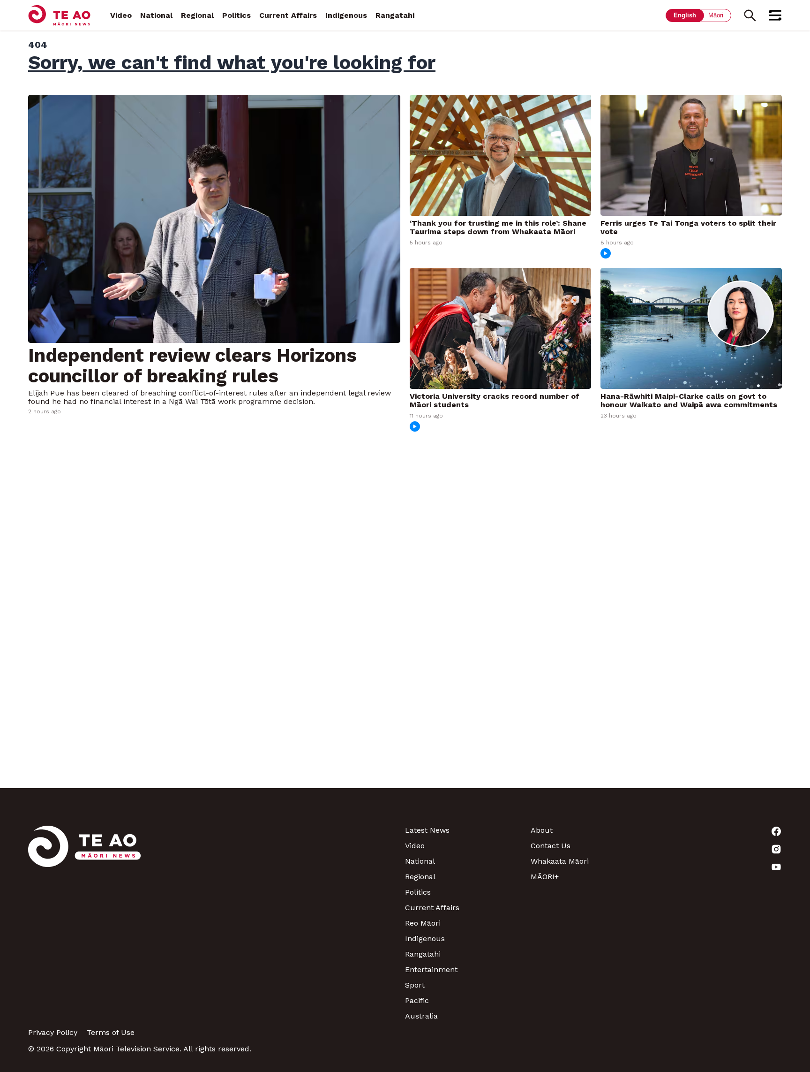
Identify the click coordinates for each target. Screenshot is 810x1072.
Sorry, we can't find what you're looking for (231, 62)
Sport (415, 985)
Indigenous (346, 15)
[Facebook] (719, 831)
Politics (236, 15)
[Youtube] (719, 867)
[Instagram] (719, 849)
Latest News (427, 830)
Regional (197, 15)
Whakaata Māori (560, 861)
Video (121, 15)
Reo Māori (423, 923)
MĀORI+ (545, 876)
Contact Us (550, 845)
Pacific (417, 1000)
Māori (715, 15)
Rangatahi (394, 15)
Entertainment (431, 969)
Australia (421, 1015)
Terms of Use (111, 1032)
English (685, 15)
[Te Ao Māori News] (84, 923)
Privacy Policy (52, 1032)
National (156, 15)
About (542, 830)
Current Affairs (288, 15)
